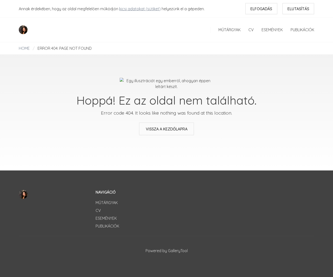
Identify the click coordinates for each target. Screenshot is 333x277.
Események (272, 29)
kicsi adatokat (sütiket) (140, 8)
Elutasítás (298, 8)
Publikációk (302, 29)
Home (24, 48)
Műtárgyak (229, 29)
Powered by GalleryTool (167, 250)
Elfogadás (261, 8)
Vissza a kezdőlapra (166, 129)
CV (251, 29)
